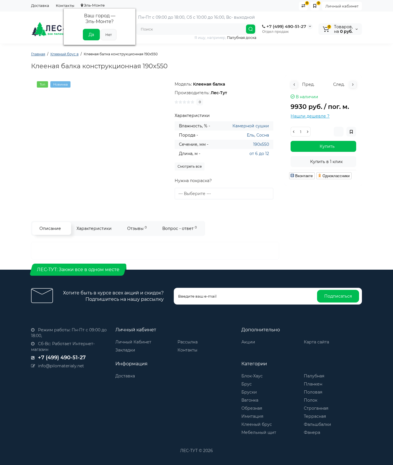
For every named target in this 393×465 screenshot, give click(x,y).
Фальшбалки (317, 424)
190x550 (261, 144)
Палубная (314, 376)
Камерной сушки (250, 125)
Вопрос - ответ (179, 228)
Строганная (316, 408)
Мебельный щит (258, 432)
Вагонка (249, 400)
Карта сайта (316, 342)
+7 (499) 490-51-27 (285, 26)
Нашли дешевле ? (310, 116)
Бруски (249, 392)
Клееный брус (256, 424)
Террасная (315, 416)
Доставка (40, 5)
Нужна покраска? (193, 180)
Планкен (313, 384)
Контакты (65, 5)
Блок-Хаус (252, 376)
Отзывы (137, 228)
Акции (248, 342)
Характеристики (94, 228)
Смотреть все (190, 166)
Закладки (125, 350)
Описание (50, 228)
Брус (246, 384)
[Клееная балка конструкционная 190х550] (100, 138)
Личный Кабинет (133, 342)
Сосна (262, 135)
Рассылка (188, 342)
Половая (313, 392)
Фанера (312, 432)
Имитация (252, 416)
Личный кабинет (341, 6)
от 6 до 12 (259, 153)
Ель (250, 135)
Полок (310, 400)
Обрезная (251, 408)
